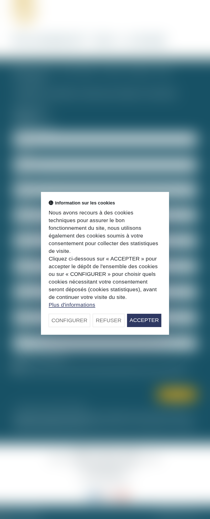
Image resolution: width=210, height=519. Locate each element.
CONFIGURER (69, 320)
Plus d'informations (72, 305)
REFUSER (108, 320)
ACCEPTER (144, 320)
